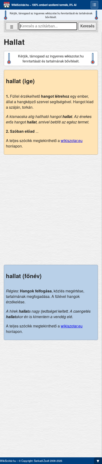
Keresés (87, 26)
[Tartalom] (94, 5)
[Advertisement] (51, 209)
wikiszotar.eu (72, 140)
